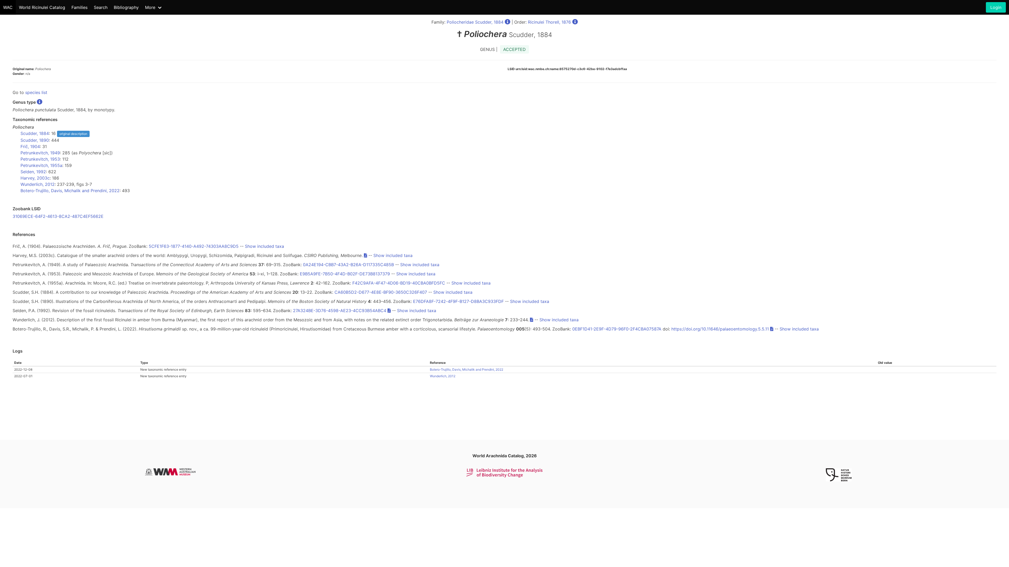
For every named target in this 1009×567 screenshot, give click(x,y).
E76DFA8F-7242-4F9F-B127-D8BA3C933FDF (458, 301)
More (150, 7)
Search (100, 7)
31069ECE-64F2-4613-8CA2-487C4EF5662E (58, 216)
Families (79, 7)
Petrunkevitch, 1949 (40, 152)
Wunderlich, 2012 (37, 184)
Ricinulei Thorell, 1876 (549, 22)
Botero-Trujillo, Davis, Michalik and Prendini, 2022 (70, 190)
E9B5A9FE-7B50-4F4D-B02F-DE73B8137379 (345, 273)
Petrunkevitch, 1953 (40, 159)
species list (36, 92)
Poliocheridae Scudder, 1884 (475, 22)
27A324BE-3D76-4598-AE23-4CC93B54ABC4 (339, 310)
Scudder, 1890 (34, 140)
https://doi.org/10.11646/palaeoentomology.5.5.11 (720, 329)
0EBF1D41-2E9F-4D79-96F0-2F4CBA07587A (616, 329)
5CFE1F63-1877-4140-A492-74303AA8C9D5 (194, 246)
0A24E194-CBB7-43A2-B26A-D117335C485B (348, 264)
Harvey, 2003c (35, 178)
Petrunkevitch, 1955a (41, 165)
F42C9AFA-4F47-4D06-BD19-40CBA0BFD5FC (398, 283)
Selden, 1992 (33, 171)
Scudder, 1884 (34, 133)
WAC (8, 7)
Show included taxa (264, 246)
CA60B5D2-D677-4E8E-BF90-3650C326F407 (380, 292)
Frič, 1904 (30, 146)
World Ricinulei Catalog (42, 7)
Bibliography (126, 7)
